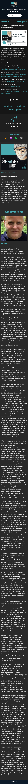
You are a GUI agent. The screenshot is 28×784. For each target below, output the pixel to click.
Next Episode (7, 106)
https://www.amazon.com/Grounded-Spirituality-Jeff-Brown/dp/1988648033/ (13, 69)
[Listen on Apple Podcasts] (11, 138)
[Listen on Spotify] (16, 138)
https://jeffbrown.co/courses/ (16, 81)
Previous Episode (15, 110)
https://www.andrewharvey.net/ (11, 86)
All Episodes (21, 106)
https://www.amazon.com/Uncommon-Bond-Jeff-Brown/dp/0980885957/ (13, 75)
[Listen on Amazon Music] (21, 138)
